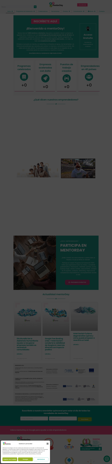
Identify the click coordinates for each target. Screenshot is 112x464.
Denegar (25, 459)
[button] (47, 444)
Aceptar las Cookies (9, 459)
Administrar (41, 459)
